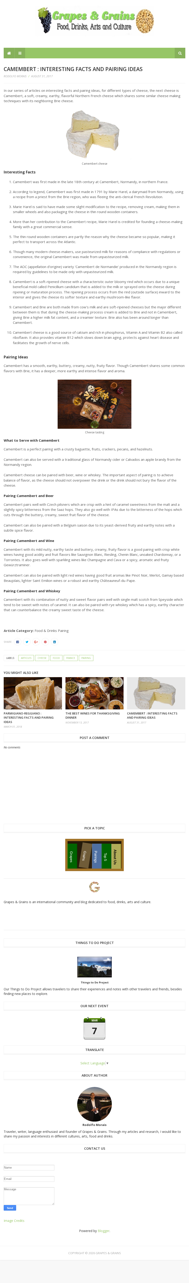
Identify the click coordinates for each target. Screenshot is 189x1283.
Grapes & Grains (108, 1253)
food (56, 658)
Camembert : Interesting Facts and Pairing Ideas (152, 715)
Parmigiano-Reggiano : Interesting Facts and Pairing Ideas (29, 717)
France (70, 658)
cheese (42, 658)
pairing (86, 658)
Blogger (103, 1231)
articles (26, 658)
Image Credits (14, 1220)
